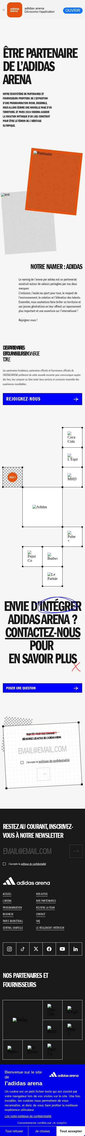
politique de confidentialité (54, 760)
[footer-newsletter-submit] (76, 851)
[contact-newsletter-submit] (43, 774)
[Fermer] (3, 9)
